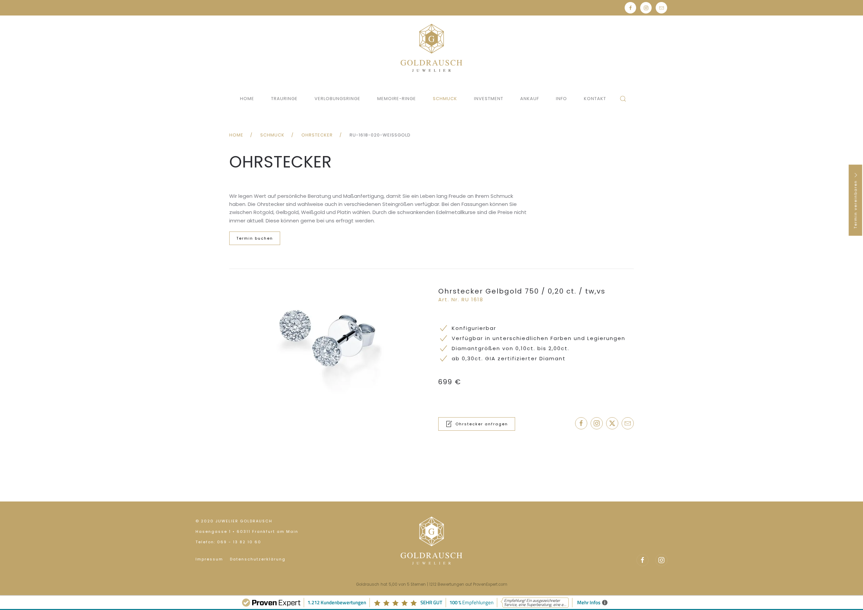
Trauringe (284, 98)
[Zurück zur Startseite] (431, 47)
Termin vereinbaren (855, 203)
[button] (623, 98)
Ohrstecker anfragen (481, 424)
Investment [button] (488, 98)
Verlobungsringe (337, 98)
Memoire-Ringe (396, 98)
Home (247, 98)
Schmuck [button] (445, 98)
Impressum (209, 559)
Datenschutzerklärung (258, 559)
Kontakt (595, 98)
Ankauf (529, 98)
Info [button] (561, 98)
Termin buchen (254, 238)
